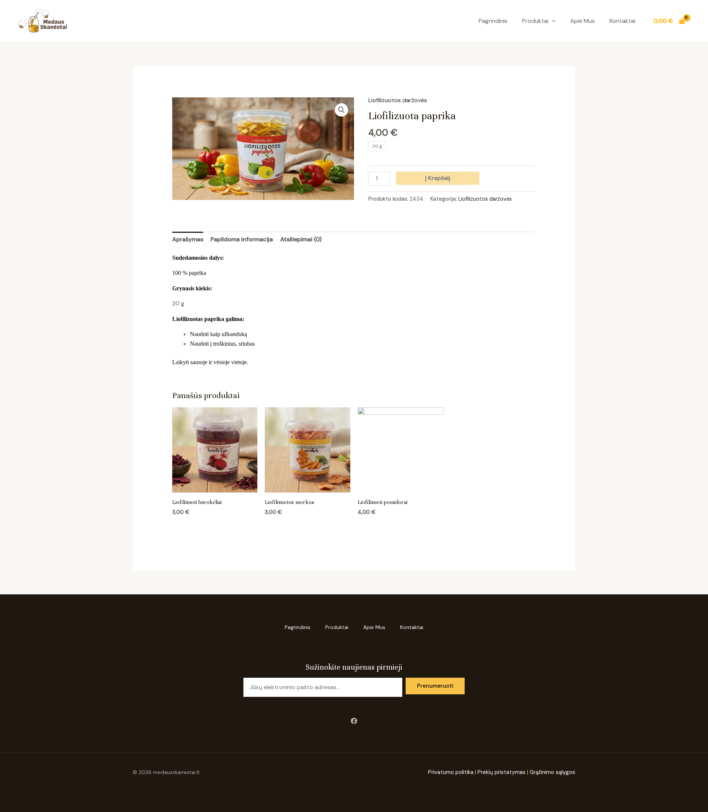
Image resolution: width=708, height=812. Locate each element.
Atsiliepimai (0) (301, 239)
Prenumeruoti (435, 686)
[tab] (187, 239)
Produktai (535, 21)
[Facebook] (354, 721)
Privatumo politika (450, 772)
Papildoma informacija (242, 239)
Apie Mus (582, 21)
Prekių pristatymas (501, 772)
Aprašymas (187, 239)
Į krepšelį (437, 178)
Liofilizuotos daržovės (397, 100)
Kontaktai (622, 21)
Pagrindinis (493, 21)
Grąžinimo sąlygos (551, 772)
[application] (552, 21)
